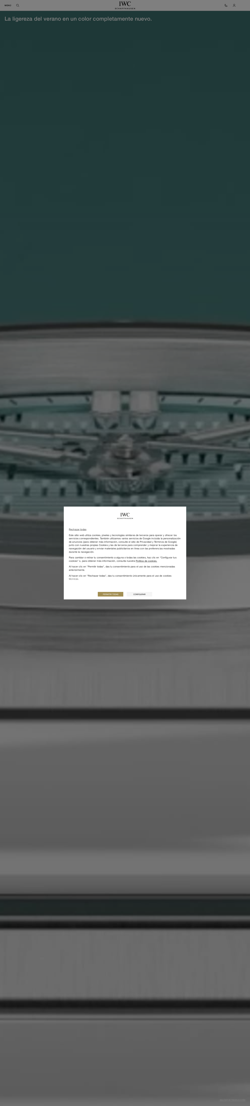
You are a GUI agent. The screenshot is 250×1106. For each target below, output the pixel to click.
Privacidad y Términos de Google (158, 541)
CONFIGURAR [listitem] (139, 594)
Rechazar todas (77, 529)
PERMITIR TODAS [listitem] (110, 594)
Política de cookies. (146, 560)
